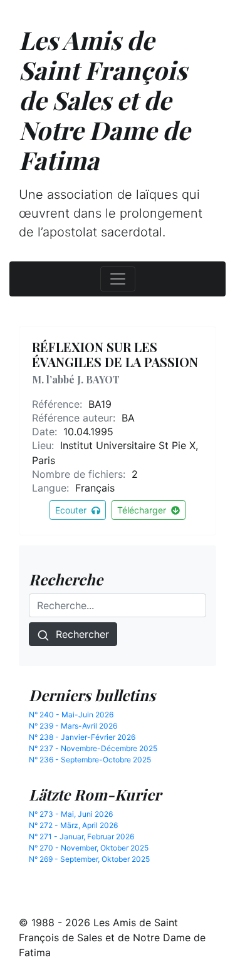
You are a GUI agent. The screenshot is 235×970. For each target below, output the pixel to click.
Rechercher (79, 634)
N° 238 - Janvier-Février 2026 (82, 737)
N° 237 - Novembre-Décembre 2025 (93, 748)
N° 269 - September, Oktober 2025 (89, 859)
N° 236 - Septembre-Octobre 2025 (90, 759)
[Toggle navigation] (117, 278)
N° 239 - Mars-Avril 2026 (73, 725)
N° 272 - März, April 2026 (73, 825)
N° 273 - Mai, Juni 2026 (71, 814)
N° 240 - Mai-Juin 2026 (71, 714)
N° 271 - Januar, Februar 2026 (81, 836)
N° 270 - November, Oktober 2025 (89, 847)
